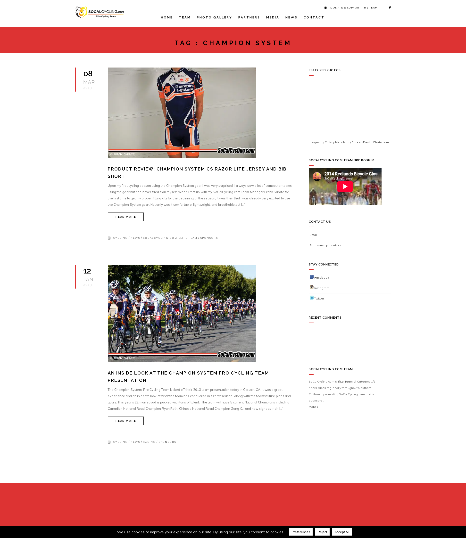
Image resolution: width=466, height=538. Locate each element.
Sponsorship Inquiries (325, 245)
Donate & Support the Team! (354, 7)
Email (314, 235)
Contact (314, 17)
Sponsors (209, 237)
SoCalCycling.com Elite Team (170, 237)
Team (185, 17)
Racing (149, 442)
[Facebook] (388, 7)
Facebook (321, 277)
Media (272, 17)
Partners (249, 17)
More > (314, 407)
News (291, 17)
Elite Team (345, 381)
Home (167, 17)
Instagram (321, 288)
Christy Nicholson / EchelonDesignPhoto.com (357, 142)
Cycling (120, 237)
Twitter (319, 298)
